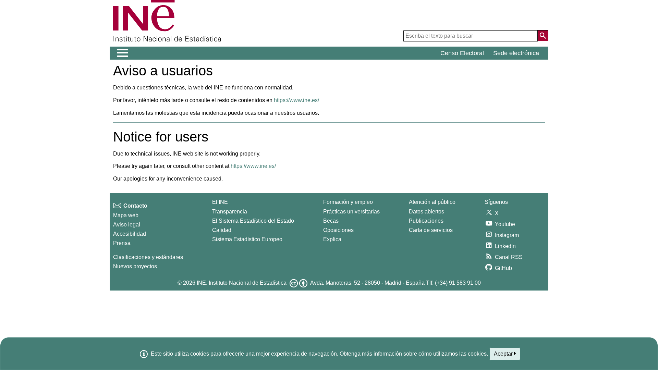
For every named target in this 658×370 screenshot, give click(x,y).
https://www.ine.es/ (296, 100)
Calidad (221, 230)
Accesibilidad (129, 234)
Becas (331, 221)
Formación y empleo (348, 202)
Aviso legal (126, 224)
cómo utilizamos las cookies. (453, 354)
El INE (220, 202)
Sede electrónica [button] (516, 53)
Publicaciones (426, 221)
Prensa (122, 243)
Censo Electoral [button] (462, 53)
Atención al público (432, 202)
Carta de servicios (431, 230)
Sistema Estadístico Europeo (247, 239)
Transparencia (229, 211)
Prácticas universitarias (351, 211)
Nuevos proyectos (135, 266)
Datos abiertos (426, 211)
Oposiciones (338, 230)
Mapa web (125, 215)
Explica (332, 239)
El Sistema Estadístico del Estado (253, 221)
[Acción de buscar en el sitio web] (542, 35)
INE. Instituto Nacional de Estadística (242, 283)
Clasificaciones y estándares (148, 257)
